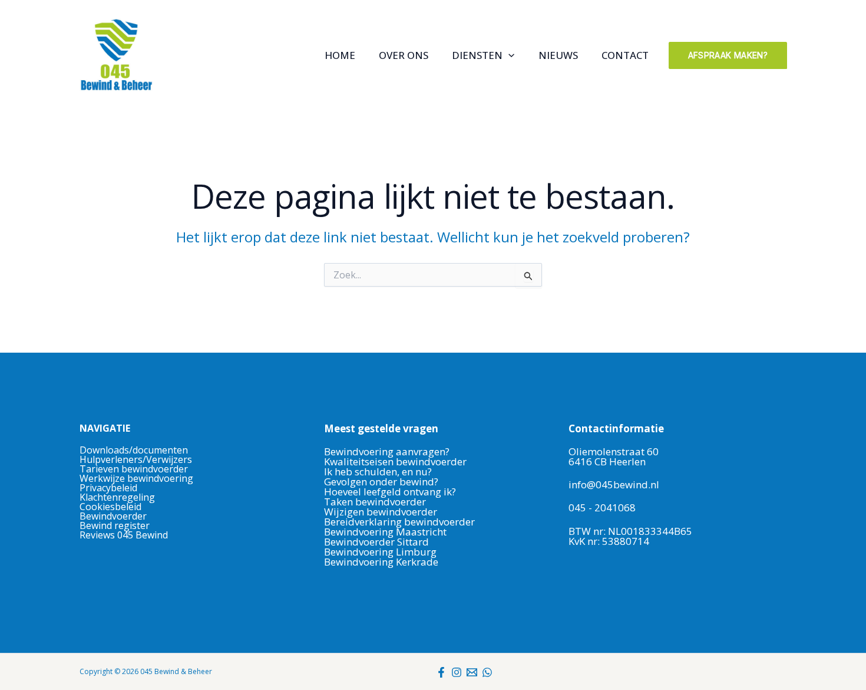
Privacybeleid (108, 487)
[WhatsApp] (487, 672)
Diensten (477, 55)
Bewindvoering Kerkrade (381, 562)
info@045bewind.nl (613, 484)
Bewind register (115, 525)
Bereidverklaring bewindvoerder (399, 521)
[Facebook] (441, 672)
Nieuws (558, 55)
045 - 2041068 (602, 507)
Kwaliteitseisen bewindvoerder (395, 461)
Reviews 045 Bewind (124, 534)
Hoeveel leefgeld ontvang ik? (390, 491)
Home (340, 55)
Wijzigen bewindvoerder (380, 511)
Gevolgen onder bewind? (382, 481)
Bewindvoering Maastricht (385, 531)
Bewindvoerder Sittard (376, 541)
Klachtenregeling (117, 497)
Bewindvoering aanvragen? (386, 451)
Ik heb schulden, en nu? (378, 471)
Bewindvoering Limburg (380, 551)
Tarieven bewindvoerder (134, 468)
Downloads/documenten (134, 449)
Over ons (403, 55)
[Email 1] (472, 672)
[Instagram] (456, 672)
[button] (508, 55)
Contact (625, 55)
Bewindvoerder (113, 516)
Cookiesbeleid (110, 506)
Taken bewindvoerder (375, 501)
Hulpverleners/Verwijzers (136, 459)
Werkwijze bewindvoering (136, 478)
